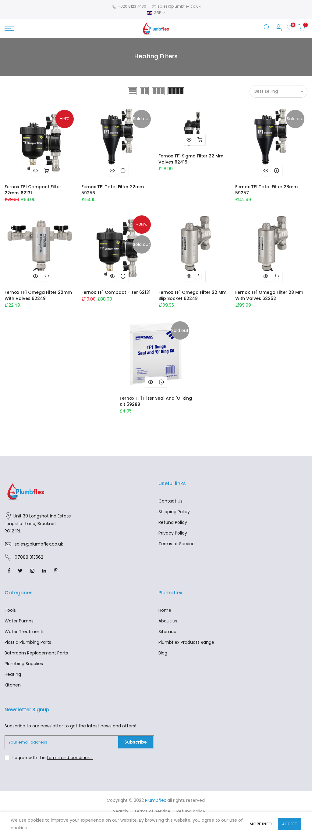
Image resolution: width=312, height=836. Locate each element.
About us (167, 621)
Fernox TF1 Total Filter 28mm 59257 (266, 190)
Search (120, 811)
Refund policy (190, 811)
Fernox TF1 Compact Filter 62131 (116, 292)
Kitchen (13, 685)
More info (261, 824)
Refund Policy (172, 522)
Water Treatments (24, 632)
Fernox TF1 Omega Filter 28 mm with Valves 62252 (269, 295)
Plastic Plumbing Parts (28, 642)
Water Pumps (19, 621)
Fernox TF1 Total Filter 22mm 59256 (112, 190)
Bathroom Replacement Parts (36, 653)
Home (164, 610)
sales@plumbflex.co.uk (179, 6)
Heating (13, 674)
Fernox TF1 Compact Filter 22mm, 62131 (33, 190)
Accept (289, 824)
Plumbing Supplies (24, 664)
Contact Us (170, 501)
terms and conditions (70, 758)
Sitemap (167, 632)
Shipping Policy (174, 512)
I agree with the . (53, 758)
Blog (162, 653)
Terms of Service (176, 544)
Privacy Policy (172, 533)
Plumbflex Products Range (186, 642)
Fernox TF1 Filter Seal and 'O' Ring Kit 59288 (156, 401)
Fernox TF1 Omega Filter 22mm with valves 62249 (38, 295)
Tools (10, 610)
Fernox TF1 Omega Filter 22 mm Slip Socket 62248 (192, 295)
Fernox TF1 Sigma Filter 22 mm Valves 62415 (190, 159)
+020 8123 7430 (131, 6)
